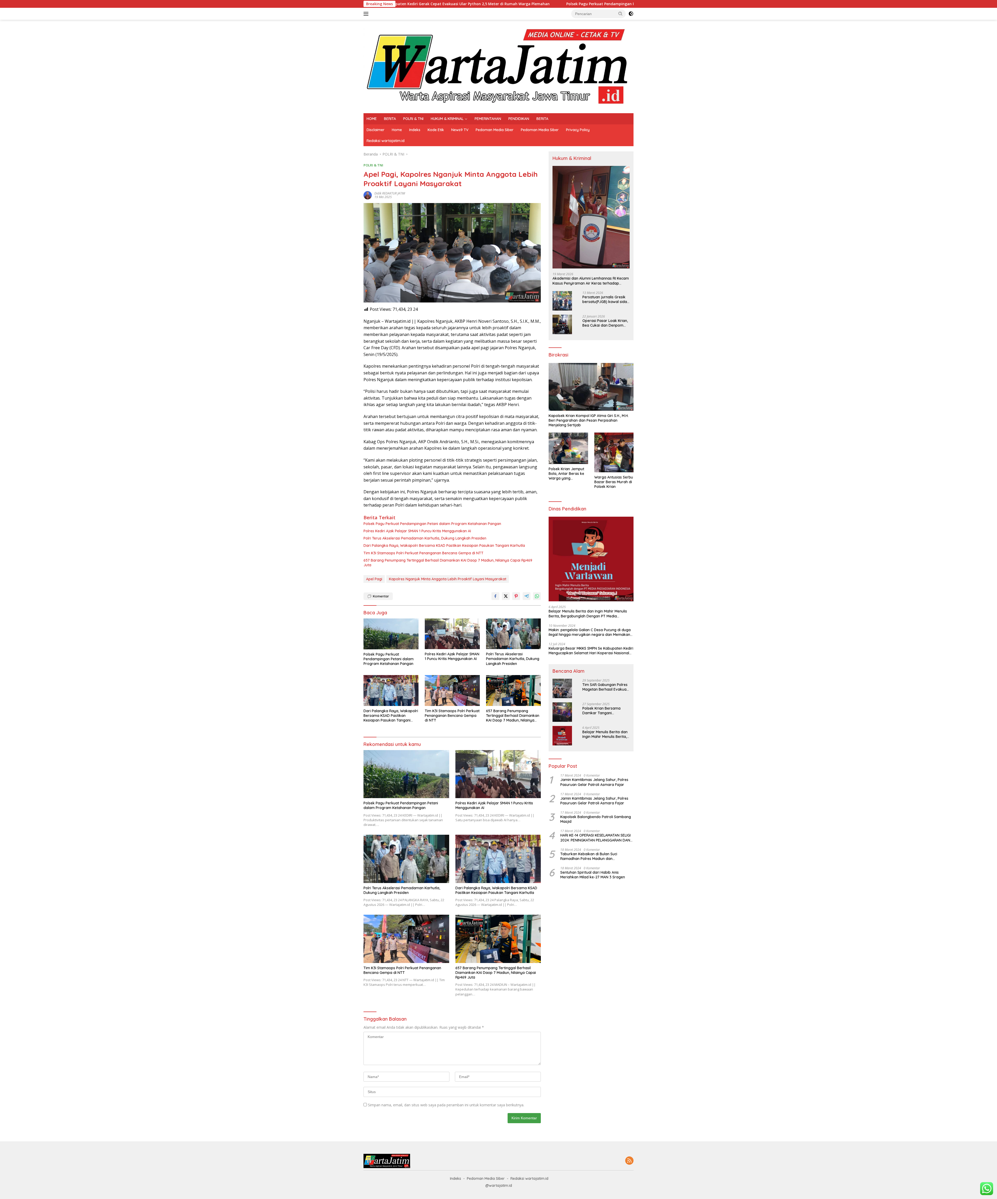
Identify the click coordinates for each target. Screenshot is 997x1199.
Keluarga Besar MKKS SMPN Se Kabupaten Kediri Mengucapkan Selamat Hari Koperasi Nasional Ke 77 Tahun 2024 (591, 650)
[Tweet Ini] (506, 596)
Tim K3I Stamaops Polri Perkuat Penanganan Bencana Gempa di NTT (423, 553)
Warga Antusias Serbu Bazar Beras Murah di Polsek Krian (613, 482)
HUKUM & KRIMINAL (447, 118)
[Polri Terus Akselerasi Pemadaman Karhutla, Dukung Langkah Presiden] (513, 633)
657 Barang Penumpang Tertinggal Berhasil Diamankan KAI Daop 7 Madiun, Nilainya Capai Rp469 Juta (447, 562)
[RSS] (629, 1161)
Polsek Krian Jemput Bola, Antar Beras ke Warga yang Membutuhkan (566, 474)
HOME (372, 118)
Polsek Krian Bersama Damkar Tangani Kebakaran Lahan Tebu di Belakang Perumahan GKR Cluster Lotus (605, 710)
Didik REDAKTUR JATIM (389, 193)
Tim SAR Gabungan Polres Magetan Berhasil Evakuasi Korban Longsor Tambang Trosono (605, 687)
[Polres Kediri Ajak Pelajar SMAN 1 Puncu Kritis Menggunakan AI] (452, 633)
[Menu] (366, 13)
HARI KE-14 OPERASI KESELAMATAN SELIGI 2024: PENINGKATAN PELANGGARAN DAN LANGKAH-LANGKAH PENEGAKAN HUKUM (595, 837)
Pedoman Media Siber (495, 129)
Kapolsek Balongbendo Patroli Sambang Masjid (595, 819)
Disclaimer (376, 129)
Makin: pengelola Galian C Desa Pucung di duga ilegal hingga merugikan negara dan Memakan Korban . (590, 632)
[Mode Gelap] (631, 13)
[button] (620, 13)
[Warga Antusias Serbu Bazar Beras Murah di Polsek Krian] (614, 452)
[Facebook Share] (495, 596)
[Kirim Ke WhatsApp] (537, 596)
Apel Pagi (374, 579)
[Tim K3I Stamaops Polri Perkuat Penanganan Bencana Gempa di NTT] (452, 690)
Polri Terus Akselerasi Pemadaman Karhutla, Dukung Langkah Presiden (424, 538)
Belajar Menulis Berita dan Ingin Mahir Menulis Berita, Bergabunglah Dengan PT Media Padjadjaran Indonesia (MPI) (588, 613)
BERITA (390, 118)
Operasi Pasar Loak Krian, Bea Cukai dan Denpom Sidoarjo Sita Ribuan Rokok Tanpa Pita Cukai (605, 323)
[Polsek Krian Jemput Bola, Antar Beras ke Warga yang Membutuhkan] (568, 448)
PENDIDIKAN (518, 118)
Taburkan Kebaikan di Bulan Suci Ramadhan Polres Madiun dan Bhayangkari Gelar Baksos (588, 856)
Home (397, 129)
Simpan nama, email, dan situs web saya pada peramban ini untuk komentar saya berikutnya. (446, 1104)
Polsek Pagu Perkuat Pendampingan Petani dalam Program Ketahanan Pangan (543, 4)
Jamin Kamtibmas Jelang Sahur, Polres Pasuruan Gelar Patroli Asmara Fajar (594, 782)
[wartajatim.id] (498, 66)
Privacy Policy (578, 129)
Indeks (414, 129)
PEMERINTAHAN (488, 118)
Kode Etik (436, 129)
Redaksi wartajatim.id (386, 140)
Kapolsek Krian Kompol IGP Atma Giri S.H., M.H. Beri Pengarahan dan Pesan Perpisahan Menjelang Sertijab (589, 420)
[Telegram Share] (526, 596)
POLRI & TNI (413, 118)
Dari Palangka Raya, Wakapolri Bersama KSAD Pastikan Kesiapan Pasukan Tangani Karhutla (444, 545)
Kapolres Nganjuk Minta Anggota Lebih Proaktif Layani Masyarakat (447, 579)
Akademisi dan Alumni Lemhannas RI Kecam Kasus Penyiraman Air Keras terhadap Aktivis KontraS (591, 280)
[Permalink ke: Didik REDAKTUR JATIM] (367, 194)
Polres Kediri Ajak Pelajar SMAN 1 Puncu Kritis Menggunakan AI (417, 531)
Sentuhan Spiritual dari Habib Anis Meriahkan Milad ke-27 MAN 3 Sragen (592, 874)
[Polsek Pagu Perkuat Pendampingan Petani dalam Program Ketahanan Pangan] (391, 633)
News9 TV (459, 129)
